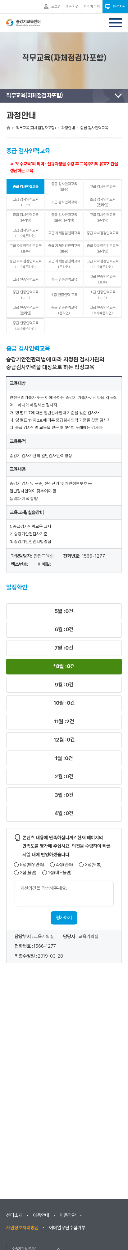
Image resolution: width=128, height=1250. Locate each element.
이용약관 (68, 1215)
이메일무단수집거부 (67, 1228)
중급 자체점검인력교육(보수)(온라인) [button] (26, 264)
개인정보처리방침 (22, 1228)
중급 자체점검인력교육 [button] (103, 233)
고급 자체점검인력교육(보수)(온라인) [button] (103, 264)
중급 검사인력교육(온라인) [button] (26, 218)
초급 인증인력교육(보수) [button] (103, 295)
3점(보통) (93, 865)
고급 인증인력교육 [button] (26, 279)
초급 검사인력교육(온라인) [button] (103, 202)
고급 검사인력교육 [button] (103, 187)
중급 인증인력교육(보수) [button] (26, 295)
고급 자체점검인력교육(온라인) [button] (64, 264)
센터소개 (14, 1215)
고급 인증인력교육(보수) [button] (103, 279)
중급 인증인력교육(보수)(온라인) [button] (26, 326)
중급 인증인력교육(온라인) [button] (64, 310)
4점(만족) (64, 865)
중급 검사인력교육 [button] (26, 187)
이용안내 (41, 1215)
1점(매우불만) (59, 873)
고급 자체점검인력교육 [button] (64, 233)
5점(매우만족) (32, 865)
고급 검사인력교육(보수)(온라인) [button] (26, 233)
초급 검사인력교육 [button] (64, 202)
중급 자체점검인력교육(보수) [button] (64, 248)
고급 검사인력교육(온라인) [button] (103, 218)
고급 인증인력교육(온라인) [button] (26, 310)
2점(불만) (28, 873)
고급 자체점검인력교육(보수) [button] (26, 248)
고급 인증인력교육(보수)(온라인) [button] (103, 310)
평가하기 (64, 917)
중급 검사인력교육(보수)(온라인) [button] (64, 218)
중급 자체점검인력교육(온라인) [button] (103, 248)
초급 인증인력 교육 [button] (64, 295)
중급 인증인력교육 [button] (64, 279)
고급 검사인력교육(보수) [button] (26, 202)
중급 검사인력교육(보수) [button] (64, 187)
